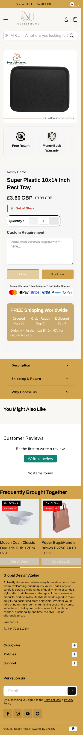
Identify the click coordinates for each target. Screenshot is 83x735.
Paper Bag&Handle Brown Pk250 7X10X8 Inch (61, 545)
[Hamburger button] (6, 19)
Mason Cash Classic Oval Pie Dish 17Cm (17, 545)
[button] (72, 691)
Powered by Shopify (43, 728)
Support (9, 663)
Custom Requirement (25, 232)
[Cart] (74, 19)
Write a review (40, 458)
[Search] (72, 35)
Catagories (12, 645)
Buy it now (57, 274)
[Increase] (54, 221)
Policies (9, 654)
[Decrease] (33, 221)
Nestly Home (22, 728)
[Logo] (27, 19)
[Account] (66, 19)
